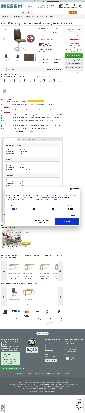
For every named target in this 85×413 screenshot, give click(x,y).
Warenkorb (60, 6)
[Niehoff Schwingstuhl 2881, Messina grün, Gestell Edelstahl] (34, 81)
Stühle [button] (3, 16)
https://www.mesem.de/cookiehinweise (51, 197)
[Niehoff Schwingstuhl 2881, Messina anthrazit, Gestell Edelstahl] (44, 81)
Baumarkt (63, 13)
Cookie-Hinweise (50, 356)
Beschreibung (22, 140)
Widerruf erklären (51, 360)
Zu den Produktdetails (47, 39)
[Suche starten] (31, 6)
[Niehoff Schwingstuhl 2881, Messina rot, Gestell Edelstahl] (54, 81)
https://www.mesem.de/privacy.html (50, 199)
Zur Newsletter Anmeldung (12, 368)
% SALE (72, 12)
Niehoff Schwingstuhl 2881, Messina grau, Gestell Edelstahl (29, 115)
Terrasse (38, 13)
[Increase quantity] (77, 36)
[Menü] (82, 399)
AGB (46, 354)
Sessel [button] (20, 16)
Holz (54, 13)
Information (74, 7)
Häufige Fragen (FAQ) (51, 346)
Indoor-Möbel (27, 13)
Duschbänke (49, 16)
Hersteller (46, 140)
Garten (47, 13)
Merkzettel (67, 7)
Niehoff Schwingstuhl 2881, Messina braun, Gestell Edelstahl (33, 104)
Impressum (48, 348)
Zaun (5, 13)
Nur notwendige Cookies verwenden (42, 221)
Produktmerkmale (10, 140)
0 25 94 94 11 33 (72, 349)
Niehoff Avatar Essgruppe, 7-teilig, (21, 232)
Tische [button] (27, 16)
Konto (80, 7)
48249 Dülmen (53, 53)
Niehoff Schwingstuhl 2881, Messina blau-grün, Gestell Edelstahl (30, 110)
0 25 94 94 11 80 (72, 348)
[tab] (10, 139)
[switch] (33, 209)
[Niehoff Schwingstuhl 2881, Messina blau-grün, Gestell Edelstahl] (14, 81)
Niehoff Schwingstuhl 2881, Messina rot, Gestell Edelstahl (28, 125)
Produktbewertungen (35, 140)
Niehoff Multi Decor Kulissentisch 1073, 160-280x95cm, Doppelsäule (32, 128)
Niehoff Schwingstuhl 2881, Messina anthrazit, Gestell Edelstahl (30, 120)
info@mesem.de (72, 351)
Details (73, 215)
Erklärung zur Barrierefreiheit (53, 352)
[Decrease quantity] (70, 36)
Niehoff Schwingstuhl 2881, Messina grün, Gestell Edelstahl (29, 117)
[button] (33, 39)
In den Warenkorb (74, 55)
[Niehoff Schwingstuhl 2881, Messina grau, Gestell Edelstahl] (24, 81)
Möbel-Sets (35, 16)
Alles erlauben (67, 221)
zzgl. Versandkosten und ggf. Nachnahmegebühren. (59, 380)
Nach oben (42, 333)
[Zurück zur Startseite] (11, 6)
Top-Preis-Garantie (74, 29)
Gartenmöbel (15, 13)
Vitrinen (42, 16)
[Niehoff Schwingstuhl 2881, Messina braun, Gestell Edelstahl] (4, 81)
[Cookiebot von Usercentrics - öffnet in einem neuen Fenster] (71, 189)
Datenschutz (49, 350)
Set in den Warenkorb (36, 101)
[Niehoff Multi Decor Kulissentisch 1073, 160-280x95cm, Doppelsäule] (4, 91)
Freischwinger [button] (11, 16)
